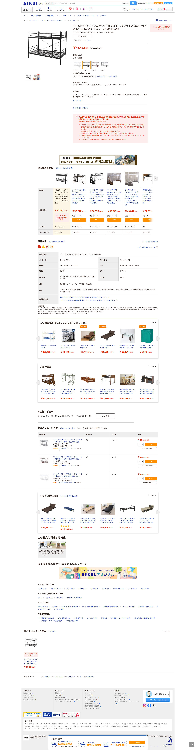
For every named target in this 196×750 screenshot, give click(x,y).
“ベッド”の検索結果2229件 (69, 496)
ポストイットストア (30, 729)
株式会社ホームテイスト (67, 448)
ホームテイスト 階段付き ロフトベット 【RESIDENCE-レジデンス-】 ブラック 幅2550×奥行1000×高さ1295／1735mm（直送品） (79, 196)
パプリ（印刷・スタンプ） (121, 695)
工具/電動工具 (78, 618)
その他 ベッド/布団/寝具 (74, 597)
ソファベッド (132, 588)
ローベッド (105, 588)
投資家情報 (58, 695)
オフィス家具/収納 (36, 16)
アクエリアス (90, 677)
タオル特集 (44, 726)
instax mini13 (58, 677)
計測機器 (104, 618)
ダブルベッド (71, 588)
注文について (27, 693)
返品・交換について (28, 699)
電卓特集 (54, 724)
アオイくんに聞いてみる (157, 700)
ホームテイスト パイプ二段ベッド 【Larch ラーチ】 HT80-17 (90, 16)
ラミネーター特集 (82, 724)
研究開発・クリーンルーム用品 (120, 618)
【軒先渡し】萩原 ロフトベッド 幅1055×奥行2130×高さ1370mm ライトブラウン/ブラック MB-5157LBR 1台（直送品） (149, 196)
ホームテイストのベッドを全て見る (52, 20)
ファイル (54, 606)
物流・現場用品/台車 (64, 618)
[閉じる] (147, 735)
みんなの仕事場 (119, 697)
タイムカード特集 (70, 724)
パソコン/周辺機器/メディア (91, 606)
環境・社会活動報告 (60, 697)
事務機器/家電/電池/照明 (111, 606)
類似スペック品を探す (63, 168)
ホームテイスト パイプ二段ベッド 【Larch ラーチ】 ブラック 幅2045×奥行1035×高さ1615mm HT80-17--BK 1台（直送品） (31, 662)
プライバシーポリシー (91, 697)
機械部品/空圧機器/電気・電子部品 (144, 618)
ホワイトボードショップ (95, 724)
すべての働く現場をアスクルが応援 (90, 726)
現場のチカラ (68, 726)
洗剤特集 (27, 726)
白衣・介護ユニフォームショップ (151, 726)
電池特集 (60, 724)
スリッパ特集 (35, 726)
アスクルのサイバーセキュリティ (64, 702)
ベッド (58, 16)
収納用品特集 (126, 726)
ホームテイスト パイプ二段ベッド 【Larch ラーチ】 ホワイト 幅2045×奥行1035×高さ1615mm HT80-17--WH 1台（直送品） (67, 475)
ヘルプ (151, 3)
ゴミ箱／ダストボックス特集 (151, 724)
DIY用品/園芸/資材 (72, 621)
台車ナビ (76, 726)
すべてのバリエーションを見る (107, 76)
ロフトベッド (67, 16)
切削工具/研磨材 (92, 618)
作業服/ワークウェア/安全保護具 (51, 621)
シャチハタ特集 (135, 726)
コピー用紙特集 (29, 724)
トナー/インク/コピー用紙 (69, 606)
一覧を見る (52, 631)
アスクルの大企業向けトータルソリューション (127, 702)
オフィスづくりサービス (45, 729)
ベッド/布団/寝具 (48, 16)
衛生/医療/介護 (58, 609)
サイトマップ (88, 693)
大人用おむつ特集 (115, 726)
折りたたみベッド (119, 588)
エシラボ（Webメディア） (121, 699)
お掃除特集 (164, 724)
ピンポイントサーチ (59, 729)
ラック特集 (138, 724)
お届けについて (27, 695)
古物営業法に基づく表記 (91, 704)
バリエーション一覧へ (67, 428)
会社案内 (57, 693)
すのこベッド (145, 588)
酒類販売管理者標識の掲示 (92, 706)
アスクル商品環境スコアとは (146, 247)
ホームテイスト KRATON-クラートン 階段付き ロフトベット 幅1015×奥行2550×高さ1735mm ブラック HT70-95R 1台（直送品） (114, 196)
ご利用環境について (90, 699)
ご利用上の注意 (89, 702)
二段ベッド (82, 588)
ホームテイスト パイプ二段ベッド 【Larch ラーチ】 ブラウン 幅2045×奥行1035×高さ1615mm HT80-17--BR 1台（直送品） (67, 458)
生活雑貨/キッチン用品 (145, 606)
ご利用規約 (88, 695)
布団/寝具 (60, 597)
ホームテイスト (34, 20)
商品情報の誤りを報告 (56, 241)
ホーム (26, 16)
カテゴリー (26, 10)
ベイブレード (71, 677)
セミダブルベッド (57, 588)
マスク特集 (105, 726)
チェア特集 (130, 724)
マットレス (49, 597)
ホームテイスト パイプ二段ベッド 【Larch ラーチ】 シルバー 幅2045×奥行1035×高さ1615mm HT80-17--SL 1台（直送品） (67, 441)
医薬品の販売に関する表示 (92, 708)
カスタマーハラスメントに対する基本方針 (66, 699)
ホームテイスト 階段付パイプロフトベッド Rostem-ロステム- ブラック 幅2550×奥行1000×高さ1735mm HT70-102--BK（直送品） (97, 196)
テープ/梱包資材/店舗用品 (46, 618)
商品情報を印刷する (165, 20)
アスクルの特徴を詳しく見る (137, 746)
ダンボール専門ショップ (56, 726)
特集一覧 (68, 729)
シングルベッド (43, 588)
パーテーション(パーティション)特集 (114, 724)
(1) (70, 526)
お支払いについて (28, 697)
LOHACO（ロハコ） (120, 693)
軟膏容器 (47, 677)
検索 (133, 3)
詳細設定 (125, 3)
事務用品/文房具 (43, 606)
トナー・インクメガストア (43, 724)
